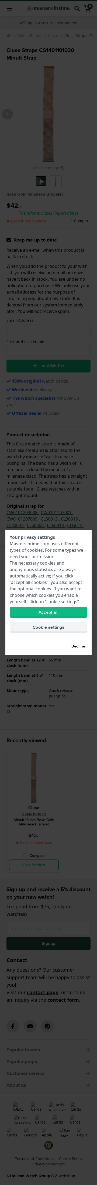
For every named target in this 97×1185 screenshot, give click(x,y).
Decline (78, 646)
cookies (35, 550)
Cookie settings (48, 627)
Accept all (49, 612)
